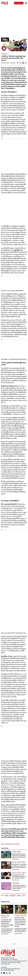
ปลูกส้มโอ (6, 895)
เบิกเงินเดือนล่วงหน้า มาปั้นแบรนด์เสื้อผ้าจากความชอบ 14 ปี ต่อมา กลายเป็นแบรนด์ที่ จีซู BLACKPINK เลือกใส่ (19, 877)
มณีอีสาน (19, 895)
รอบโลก (18, 851)
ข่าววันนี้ (14, 851)
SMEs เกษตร (4, 54)
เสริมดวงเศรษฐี (16, 883)
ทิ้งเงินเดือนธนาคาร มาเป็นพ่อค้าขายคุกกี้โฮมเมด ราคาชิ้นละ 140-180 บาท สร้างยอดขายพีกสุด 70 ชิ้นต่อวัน (19, 867)
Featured (15, 862)
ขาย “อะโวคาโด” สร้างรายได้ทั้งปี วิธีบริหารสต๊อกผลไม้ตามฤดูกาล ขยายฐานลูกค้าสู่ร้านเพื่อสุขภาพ (7, 923)
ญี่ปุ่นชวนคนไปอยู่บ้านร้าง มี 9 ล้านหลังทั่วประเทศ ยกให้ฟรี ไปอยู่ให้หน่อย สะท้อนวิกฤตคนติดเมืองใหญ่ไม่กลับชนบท (19, 856)
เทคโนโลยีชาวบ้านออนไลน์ (11, 844)
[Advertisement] (14, 21)
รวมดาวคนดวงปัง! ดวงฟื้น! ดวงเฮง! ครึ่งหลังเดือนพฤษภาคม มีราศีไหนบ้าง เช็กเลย (19, 887)
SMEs (19, 862)
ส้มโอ (24, 895)
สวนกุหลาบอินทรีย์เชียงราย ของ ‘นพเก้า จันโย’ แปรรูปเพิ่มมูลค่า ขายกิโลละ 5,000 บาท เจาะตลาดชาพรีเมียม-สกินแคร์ (20, 922)
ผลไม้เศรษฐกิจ (13, 895)
